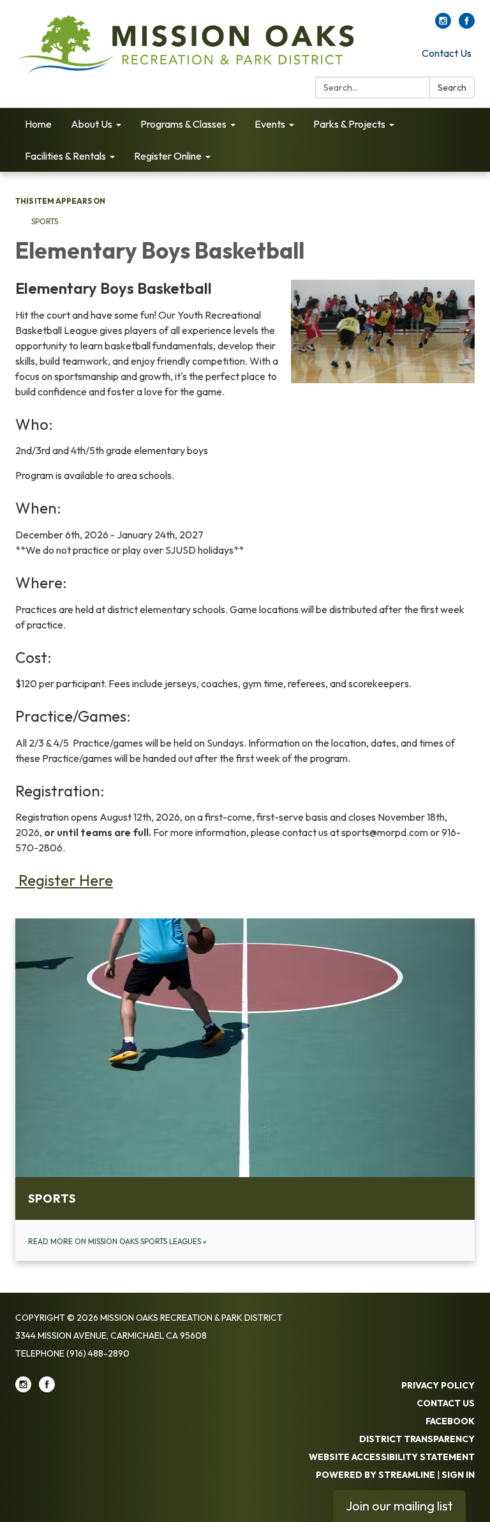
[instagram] (443, 25)
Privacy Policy (438, 1385)
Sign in (458, 1474)
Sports (44, 221)
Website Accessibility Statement (392, 1457)
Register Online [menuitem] (168, 155)
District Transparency (417, 1439)
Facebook (450, 1421)
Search (452, 87)
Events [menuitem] (270, 124)
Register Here (64, 880)
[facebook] (467, 25)
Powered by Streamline (375, 1474)
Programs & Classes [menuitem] (183, 124)
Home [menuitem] (38, 124)
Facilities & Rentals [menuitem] (65, 155)
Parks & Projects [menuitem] (349, 124)
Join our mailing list (399, 1506)
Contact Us (446, 53)
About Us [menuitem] (91, 124)
